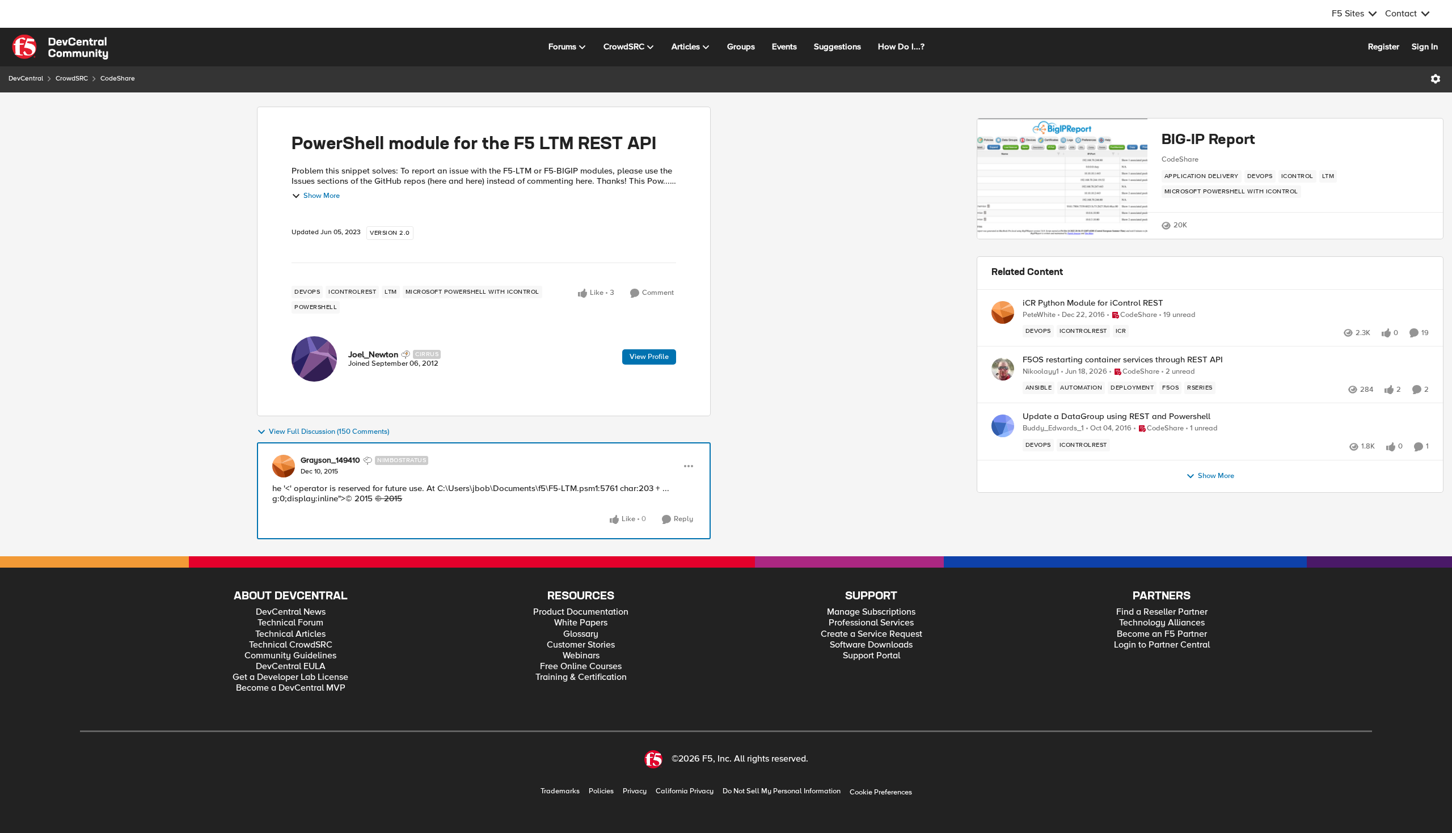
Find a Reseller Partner (1162, 612)
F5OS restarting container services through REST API (1123, 360)
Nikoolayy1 (1041, 371)
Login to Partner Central (1162, 645)
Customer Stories (581, 645)
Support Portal (871, 655)
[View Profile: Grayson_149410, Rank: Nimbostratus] (283, 466)
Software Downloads (871, 645)
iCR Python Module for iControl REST (1093, 303)
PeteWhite (1039, 315)
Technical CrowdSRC (290, 645)
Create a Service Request (871, 634)
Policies (601, 791)
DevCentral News (291, 612)
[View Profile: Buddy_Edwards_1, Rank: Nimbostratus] (1002, 426)
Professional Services (871, 623)
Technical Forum (290, 623)
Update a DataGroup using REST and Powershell (1116, 416)
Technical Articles (290, 634)
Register (1383, 46)
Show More (321, 196)
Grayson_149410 (330, 460)
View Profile (649, 356)
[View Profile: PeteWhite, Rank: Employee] (1002, 312)
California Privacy (685, 791)
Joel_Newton (373, 354)
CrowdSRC (72, 78)
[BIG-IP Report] (1062, 179)
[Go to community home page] (60, 47)
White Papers (580, 623)
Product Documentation (580, 612)
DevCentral (26, 78)
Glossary (580, 634)
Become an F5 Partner (1162, 634)
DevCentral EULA (291, 666)
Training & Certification (581, 677)
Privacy (635, 791)
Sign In (1425, 46)
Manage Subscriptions (871, 612)
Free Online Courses (581, 666)
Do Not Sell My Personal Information (782, 791)
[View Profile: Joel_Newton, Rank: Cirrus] (314, 359)
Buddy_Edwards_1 (1053, 428)
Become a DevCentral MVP (290, 688)
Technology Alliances (1162, 623)
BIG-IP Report (1208, 140)
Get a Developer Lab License (290, 677)
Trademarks (560, 791)
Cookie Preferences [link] (881, 792)
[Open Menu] (1435, 79)
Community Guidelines (290, 655)
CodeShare (117, 78)
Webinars (581, 655)
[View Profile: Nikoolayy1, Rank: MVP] (1002, 369)
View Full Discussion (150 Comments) (329, 432)
